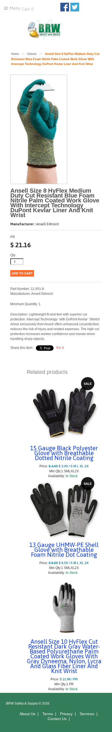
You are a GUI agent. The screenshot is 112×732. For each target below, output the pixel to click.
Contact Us (57, 719)
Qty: (13, 255)
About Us (27, 714)
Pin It (60, 348)
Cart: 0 (27, 9)
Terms (47, 714)
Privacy (66, 714)
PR (12, 237)
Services (87, 714)
